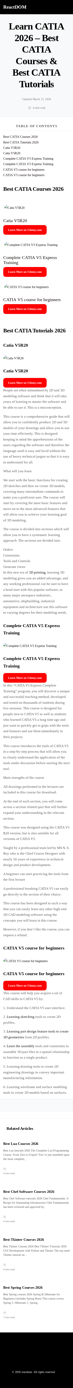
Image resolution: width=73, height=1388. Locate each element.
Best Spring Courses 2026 (23, 1287)
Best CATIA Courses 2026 (20, 136)
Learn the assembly (20, 1046)
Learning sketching (20, 1017)
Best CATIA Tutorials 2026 (21, 142)
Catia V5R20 (11, 147)
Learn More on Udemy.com (25, 230)
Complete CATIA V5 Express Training (28, 158)
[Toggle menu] (65, 7)
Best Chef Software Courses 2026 (28, 1192)
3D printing (37, 572)
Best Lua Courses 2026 (20, 1144)
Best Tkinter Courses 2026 (23, 1240)
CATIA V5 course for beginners (23, 169)
